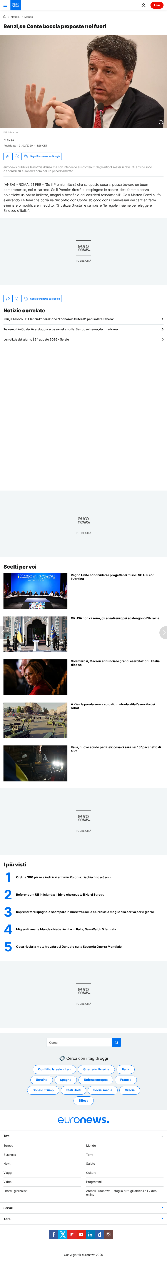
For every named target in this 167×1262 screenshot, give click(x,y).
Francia (125, 1079)
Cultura (91, 1172)
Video (7, 1182)
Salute (90, 1163)
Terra (90, 1154)
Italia (125, 1069)
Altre (6, 1219)
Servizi (8, 1208)
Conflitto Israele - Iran (54, 1069)
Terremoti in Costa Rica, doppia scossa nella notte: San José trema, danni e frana (60, 329)
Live (157, 5)
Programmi (94, 1182)
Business (9, 1154)
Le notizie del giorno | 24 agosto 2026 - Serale (36, 339)
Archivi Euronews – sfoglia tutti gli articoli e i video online (121, 1192)
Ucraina (41, 1079)
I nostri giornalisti (15, 1191)
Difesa (83, 1100)
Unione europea (96, 1079)
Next (6, 1163)
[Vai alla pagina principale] (15, 5)
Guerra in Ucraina (96, 1069)
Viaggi (7, 1172)
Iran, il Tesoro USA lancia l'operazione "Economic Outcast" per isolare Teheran (59, 319)
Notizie (15, 17)
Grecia (130, 1090)
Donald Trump (43, 1090)
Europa (8, 1145)
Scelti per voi (19, 567)
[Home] (4, 16)
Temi (6, 1136)
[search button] (116, 1042)
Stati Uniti (73, 1090)
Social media (102, 1090)
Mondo (28, 17)
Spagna (65, 1079)
